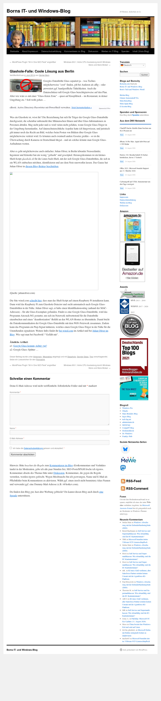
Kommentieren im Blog (74, 51)
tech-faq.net (126, 419)
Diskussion (93, 51)
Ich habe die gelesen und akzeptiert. (38, 448)
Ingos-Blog (126, 416)
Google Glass (83, 356)
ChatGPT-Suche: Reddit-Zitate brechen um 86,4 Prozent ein (135, 129)
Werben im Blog (126, 202)
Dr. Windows (127, 433)
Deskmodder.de (128, 430)
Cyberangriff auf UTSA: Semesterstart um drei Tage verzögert (135, 182)
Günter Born (44, 75)
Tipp (91, 356)
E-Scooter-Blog (125, 106)
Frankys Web (127, 436)
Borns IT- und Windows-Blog (38, 10)
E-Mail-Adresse (17, 438)
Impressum (124, 197)
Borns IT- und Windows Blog (131, 86)
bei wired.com (66, 330)
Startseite (14, 51)
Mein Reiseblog (126, 100)
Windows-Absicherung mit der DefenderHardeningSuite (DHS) (136, 525)
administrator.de (128, 422)
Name (13, 428)
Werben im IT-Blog (109, 51)
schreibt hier (36, 300)
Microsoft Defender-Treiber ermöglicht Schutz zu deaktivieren (136, 633)
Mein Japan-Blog (126, 103)
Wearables (47, 356)
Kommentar (15, 392)
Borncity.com (125, 83)
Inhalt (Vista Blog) (141, 51)
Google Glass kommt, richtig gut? (30, 345)
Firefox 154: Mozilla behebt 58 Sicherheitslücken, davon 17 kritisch (134, 156)
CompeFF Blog (128, 427)
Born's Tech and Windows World (132, 89)
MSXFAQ (126, 425)
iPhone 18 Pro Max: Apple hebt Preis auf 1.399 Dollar (135, 142)
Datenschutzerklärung (51, 51)
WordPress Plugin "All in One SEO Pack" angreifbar (33, 62)
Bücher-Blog (124, 95)
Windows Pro (127, 408)
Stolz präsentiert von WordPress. (135, 649)
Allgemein (37, 356)
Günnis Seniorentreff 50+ (129, 98)
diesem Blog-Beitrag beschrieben (41, 166)
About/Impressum (30, 51)
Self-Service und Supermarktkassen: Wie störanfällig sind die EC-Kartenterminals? (136, 534)
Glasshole (71, 356)
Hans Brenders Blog (130, 413)
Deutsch (127, 65)
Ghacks (125, 410)
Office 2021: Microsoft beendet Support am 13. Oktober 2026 (134, 169)
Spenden (125, 51)
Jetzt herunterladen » (82, 107)
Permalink (40, 359)
